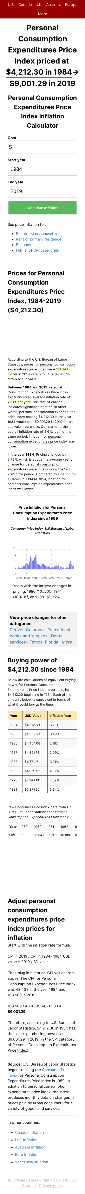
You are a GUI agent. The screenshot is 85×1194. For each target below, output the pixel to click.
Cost (12, 138)
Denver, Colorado (27, 629)
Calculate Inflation (43, 208)
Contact (29, 1186)
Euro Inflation (27, 1154)
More (42, 14)
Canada (25, 4)
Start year (16, 160)
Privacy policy (51, 1186)
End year (15, 182)
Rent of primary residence (38, 239)
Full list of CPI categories (37, 250)
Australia (53, 4)
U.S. (11, 4)
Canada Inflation (29, 1132)
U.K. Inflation (26, 1140)
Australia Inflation (30, 1147)
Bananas (23, 245)
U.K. (38, 4)
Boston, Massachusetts (36, 234)
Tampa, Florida (44, 642)
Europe (71, 4)
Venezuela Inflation (31, 1162)
